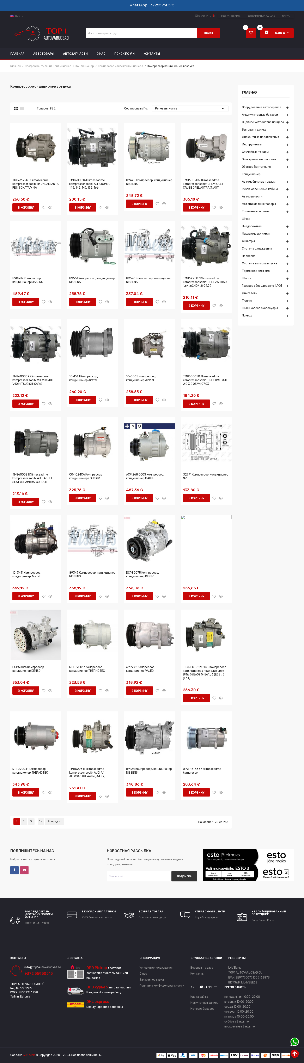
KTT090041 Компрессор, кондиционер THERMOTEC (30, 770)
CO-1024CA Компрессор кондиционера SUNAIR (85, 476)
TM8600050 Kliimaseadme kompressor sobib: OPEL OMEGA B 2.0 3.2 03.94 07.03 (205, 380)
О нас (143, 973)
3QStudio (29, 1055)
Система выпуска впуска (259, 263)
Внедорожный (252, 226)
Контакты (197, 973)
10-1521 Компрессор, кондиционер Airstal (83, 378)
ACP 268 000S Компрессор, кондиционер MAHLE (145, 476)
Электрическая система (259, 159)
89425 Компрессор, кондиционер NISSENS (149, 182)
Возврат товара (201, 967)
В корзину (26, 207)
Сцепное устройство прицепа (263, 122)
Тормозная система (256, 271)
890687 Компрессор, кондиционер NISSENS (27, 280)
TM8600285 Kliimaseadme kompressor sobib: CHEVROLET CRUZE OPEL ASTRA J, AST (203, 183)
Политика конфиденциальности (162, 985)
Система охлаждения (257, 248)
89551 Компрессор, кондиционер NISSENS (92, 280)
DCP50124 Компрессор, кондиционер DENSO (28, 669)
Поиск (208, 33)
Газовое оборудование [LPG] (262, 286)
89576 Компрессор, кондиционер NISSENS (149, 280)
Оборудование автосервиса (261, 107)
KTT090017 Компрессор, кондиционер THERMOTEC (87, 669)
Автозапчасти (252, 196)
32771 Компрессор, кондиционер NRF (205, 476)
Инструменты (252, 144)
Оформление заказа (261, 16)
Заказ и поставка (152, 979)
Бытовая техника (254, 129)
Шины (246, 219)
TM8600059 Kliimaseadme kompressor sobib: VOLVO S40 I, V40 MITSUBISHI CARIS (33, 380)
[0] (251, 33)
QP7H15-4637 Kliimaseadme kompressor (202, 770)
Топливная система (255, 211)
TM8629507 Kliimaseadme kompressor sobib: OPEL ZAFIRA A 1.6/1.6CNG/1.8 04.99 (205, 282)
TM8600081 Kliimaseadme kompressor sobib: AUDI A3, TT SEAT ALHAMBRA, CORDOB (32, 478)
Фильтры (248, 241)
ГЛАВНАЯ (249, 92)
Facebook (14, 870)
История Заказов (202, 1009)
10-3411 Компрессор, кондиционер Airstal (26, 574)
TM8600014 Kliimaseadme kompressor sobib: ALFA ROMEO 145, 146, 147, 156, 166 (89, 183)
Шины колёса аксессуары (260, 308)
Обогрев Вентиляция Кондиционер (256, 170)
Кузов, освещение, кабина (260, 189)
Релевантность (190, 108)
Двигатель (249, 293)
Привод (247, 315)
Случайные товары (255, 152)
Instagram (24, 870)
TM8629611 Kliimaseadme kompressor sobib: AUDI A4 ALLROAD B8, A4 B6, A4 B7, (87, 772)
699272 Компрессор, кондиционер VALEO (140, 669)
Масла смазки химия (256, 233)
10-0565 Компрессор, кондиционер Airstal (141, 378)
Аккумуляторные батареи (260, 115)
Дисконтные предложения (260, 137)
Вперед (54, 821)
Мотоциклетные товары (259, 204)
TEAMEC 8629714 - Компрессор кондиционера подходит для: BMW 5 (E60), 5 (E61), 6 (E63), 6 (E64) (204, 672)
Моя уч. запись (231, 16)
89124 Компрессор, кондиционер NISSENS (149, 770)
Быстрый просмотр (50, 207)
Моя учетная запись (204, 1003)
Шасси (246, 278)
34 (41, 821)
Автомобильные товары (258, 181)
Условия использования (156, 967)
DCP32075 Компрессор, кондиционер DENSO (142, 574)
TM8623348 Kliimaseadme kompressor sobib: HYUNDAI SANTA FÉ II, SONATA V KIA (35, 183)
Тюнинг (247, 300)
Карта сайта (199, 997)
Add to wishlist (43, 207)
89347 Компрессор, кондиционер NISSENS (92, 574)
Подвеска (248, 256)
